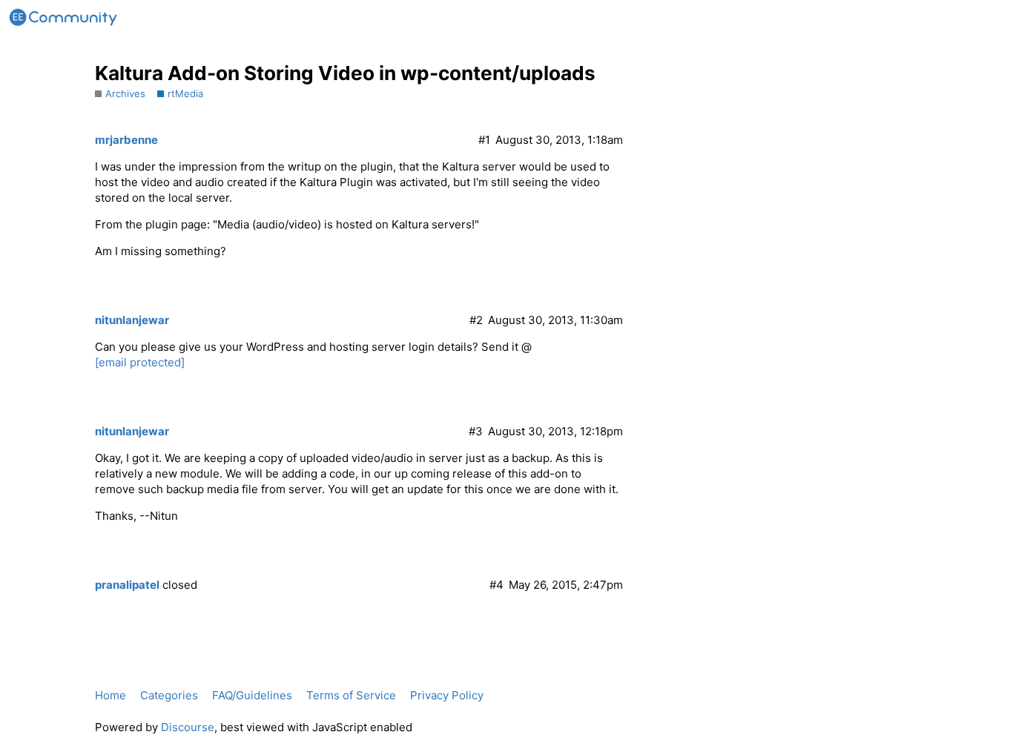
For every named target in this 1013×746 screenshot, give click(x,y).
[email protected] (140, 362)
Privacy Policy (447, 695)
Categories (169, 695)
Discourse (187, 727)
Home (110, 695)
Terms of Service (351, 695)
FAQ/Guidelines (252, 695)
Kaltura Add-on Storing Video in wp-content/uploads (345, 73)
